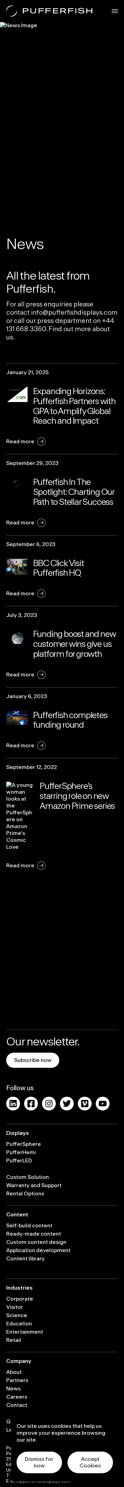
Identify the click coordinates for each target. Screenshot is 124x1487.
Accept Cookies (90, 1462)
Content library (25, 1258)
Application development (38, 1250)
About (14, 1372)
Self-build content (29, 1225)
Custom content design (36, 1242)
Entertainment (24, 1332)
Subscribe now (33, 1060)
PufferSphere (23, 1144)
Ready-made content (33, 1234)
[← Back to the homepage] (49, 11)
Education (19, 1323)
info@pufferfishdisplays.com (74, 313)
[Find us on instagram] (49, 1103)
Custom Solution (27, 1177)
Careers (16, 1397)
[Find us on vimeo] (85, 1103)
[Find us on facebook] (31, 1103)
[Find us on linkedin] (13, 1103)
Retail (13, 1340)
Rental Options (25, 1193)
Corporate (19, 1299)
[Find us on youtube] (103, 1103)
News (13, 1388)
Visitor (14, 1307)
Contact (16, 1405)
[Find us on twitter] (67, 1103)
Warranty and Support (34, 1185)
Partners (17, 1380)
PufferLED (19, 1160)
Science (16, 1315)
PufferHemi (21, 1152)
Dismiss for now (39, 1462)
